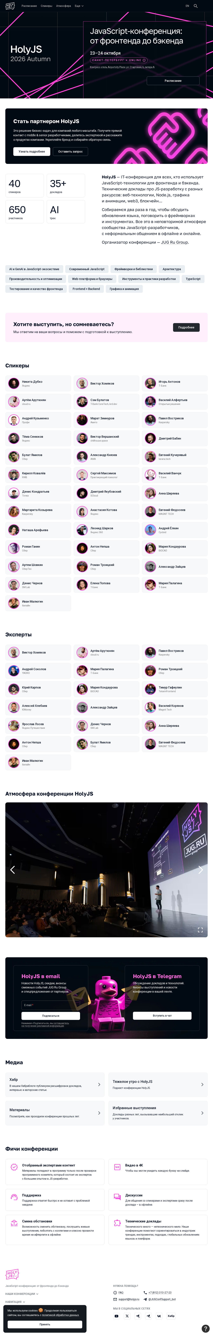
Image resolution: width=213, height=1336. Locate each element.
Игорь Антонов (169, 381)
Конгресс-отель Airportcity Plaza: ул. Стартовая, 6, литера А (122, 67)
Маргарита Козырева (37, 510)
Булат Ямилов (32, 455)
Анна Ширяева (169, 493)
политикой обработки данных (60, 1315)
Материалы (19, 1110)
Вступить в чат (162, 1015)
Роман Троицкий (102, 565)
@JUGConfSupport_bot (162, 1299)
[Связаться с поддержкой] (206, 1329)
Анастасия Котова (104, 510)
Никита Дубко (32, 381)
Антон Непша (100, 546)
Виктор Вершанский (105, 436)
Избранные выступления (134, 1108)
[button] (106, 869)
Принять (45, 1324)
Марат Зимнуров (102, 418)
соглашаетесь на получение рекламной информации (45, 1024)
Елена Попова (100, 583)
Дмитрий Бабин (170, 438)
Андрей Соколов (34, 669)
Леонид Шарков (102, 528)
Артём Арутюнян (34, 400)
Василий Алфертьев (173, 400)
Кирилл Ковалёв (33, 473)
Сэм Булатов (100, 400)
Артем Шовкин (32, 565)
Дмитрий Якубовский (106, 491)
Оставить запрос (70, 151)
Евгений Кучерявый (172, 455)
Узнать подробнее (32, 151)
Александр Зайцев (172, 566)
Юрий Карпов (31, 687)
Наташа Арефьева (35, 530)
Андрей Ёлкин (169, 528)
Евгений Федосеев (172, 510)
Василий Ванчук (170, 473)
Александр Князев (104, 455)
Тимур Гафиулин (170, 687)
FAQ (120, 1292)
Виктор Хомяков (102, 383)
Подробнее (186, 327)
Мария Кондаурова (172, 546)
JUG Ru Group (174, 242)
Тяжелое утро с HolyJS (132, 1082)
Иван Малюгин (32, 601)
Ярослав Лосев (33, 724)
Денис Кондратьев (35, 491)
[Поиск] (195, 6)
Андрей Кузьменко (35, 418)
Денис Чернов (32, 583)
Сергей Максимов (103, 473)
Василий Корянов (171, 705)
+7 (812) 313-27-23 (160, 1292)
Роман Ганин (31, 546)
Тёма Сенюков (32, 436)
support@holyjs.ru (128, 1299)
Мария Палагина (170, 583)
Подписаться (50, 1015)
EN (187, 5)
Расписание (173, 80)
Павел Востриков (171, 418)
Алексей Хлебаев (34, 705)
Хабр (13, 1080)
